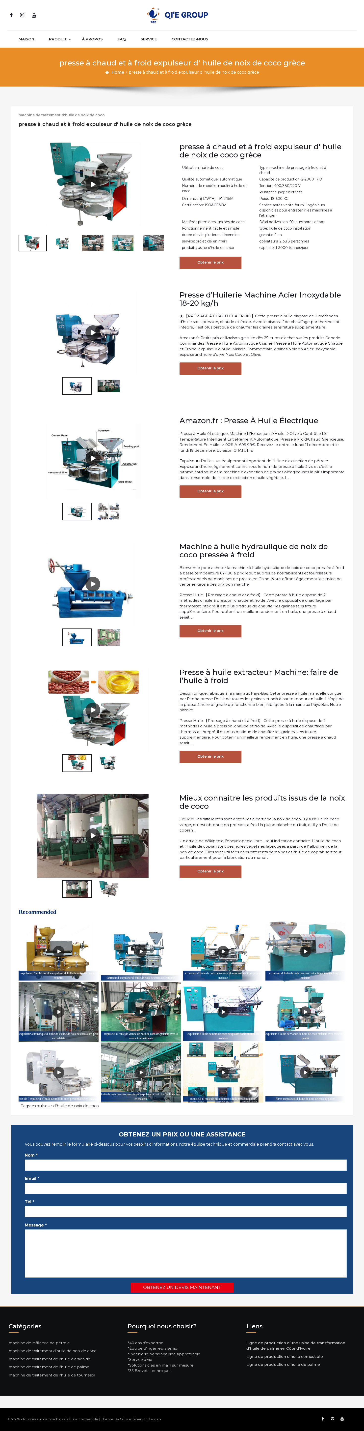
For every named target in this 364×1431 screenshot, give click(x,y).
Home (117, 72)
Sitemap (153, 1419)
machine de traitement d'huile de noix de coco (62, 115)
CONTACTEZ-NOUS (190, 39)
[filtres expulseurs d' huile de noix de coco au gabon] (305, 1073)
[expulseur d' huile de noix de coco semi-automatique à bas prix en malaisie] (223, 952)
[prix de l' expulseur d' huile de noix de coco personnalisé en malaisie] (59, 1073)
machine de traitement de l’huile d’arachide (49, 1359)
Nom (31, 1155)
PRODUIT (58, 39)
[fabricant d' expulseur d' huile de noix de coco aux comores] (141, 952)
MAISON (26, 39)
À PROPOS (92, 39)
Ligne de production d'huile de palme (283, 1364)
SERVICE (149, 39)
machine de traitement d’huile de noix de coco (53, 1350)
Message (36, 1225)
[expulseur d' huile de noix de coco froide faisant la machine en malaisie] (305, 952)
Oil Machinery (131, 1419)
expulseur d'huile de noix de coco (65, 1105)
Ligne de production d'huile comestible (284, 1356)
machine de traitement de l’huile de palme (49, 1367)
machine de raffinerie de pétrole (39, 1343)
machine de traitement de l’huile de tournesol (52, 1375)
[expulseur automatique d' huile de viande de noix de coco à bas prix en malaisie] (59, 1012)
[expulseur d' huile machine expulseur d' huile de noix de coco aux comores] (59, 952)
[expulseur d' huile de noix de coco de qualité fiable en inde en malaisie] (223, 1012)
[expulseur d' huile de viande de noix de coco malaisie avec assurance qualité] (305, 1012)
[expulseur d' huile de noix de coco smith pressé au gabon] (223, 1073)
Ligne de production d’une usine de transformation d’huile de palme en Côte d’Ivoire (295, 1346)
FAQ (122, 39)
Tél (29, 1201)
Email (32, 1178)
